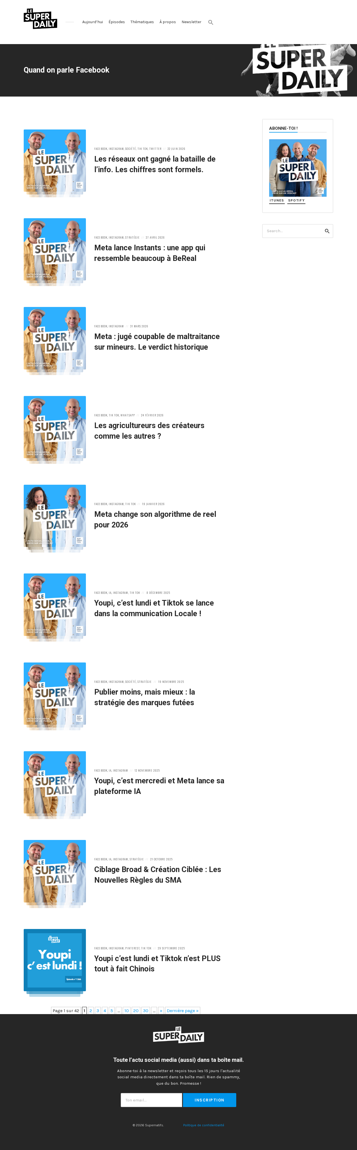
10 (126, 1010)
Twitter (155, 148)
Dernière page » (183, 1010)
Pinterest (132, 948)
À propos (168, 22)
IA (110, 592)
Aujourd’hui (92, 22)
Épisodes (116, 22)
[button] (210, 22)
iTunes (277, 200)
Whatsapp (127, 415)
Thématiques (142, 22)
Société (130, 148)
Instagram (116, 148)
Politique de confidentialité (203, 1125)
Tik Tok (143, 148)
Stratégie (132, 237)
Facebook (100, 148)
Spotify (296, 200)
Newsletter (191, 22)
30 (145, 1010)
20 (136, 1010)
